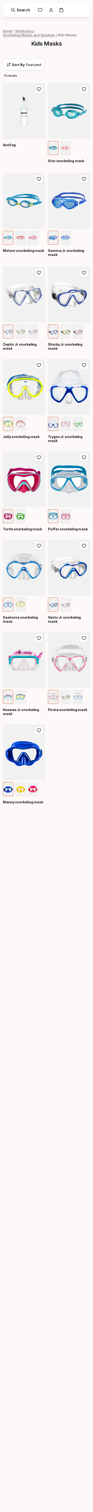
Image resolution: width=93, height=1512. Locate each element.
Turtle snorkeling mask (22, 529)
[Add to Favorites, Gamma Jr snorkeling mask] (84, 179)
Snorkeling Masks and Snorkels (29, 35)
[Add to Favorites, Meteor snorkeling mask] (39, 179)
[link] (40, 10)
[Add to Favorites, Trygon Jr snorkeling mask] (84, 365)
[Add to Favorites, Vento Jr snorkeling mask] (84, 546)
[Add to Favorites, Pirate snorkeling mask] (84, 638)
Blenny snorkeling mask (23, 802)
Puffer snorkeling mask (68, 529)
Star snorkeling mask (66, 161)
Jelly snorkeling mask (21, 437)
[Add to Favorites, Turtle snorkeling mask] (39, 457)
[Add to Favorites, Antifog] (39, 89)
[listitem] (53, 148)
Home (7, 31)
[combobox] (24, 64)
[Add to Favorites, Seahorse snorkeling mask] (39, 546)
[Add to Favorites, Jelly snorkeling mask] (39, 365)
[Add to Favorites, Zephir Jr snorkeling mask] (39, 272)
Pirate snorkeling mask (67, 710)
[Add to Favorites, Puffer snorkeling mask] (84, 457)
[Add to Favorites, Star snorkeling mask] (84, 89)
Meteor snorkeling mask (23, 251)
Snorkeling (24, 31)
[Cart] (61, 10)
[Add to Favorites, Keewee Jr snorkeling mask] (39, 638)
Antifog (9, 145)
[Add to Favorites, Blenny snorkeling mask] (39, 730)
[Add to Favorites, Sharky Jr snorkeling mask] (84, 272)
